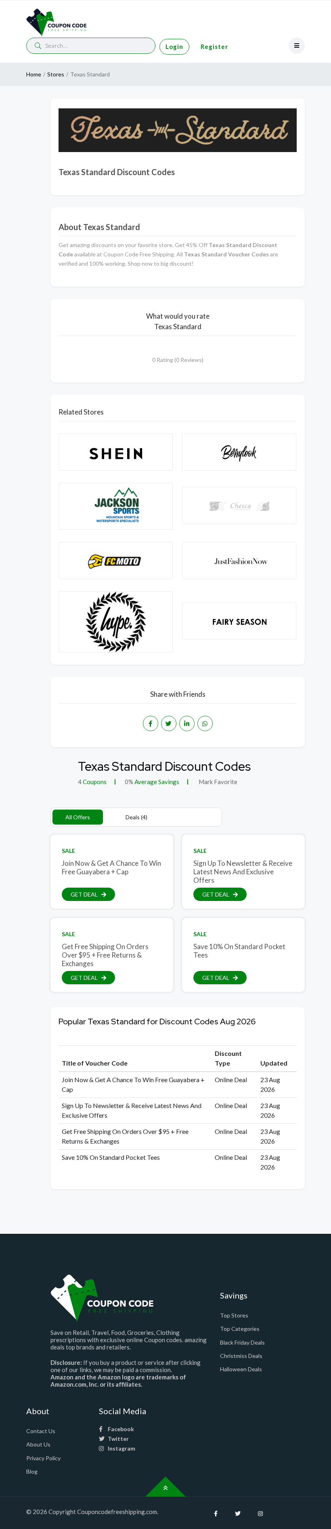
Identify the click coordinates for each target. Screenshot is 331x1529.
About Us (38, 1444)
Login (174, 46)
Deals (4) (136, 817)
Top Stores (234, 1315)
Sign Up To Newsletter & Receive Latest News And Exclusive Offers (242, 871)
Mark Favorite (217, 781)
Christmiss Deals (241, 1355)
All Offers (77, 817)
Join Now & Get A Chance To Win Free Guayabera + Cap (111, 867)
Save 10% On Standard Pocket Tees (239, 950)
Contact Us (40, 1430)
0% (129, 781)
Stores (55, 74)
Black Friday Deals (242, 1342)
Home (33, 74)
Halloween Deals (241, 1369)
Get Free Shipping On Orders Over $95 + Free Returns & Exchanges (105, 954)
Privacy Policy (43, 1458)
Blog (32, 1471)
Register (214, 46)
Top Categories (240, 1328)
